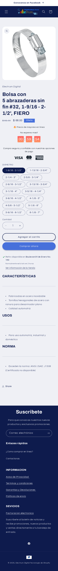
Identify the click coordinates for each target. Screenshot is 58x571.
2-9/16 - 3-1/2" (14, 184)
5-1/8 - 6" (33, 205)
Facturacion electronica (20, 513)
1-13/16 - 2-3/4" (38, 170)
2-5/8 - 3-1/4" (31, 177)
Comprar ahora (29, 246)
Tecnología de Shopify (40, 563)
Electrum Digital (23, 563)
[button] (6, 11)
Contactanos (13, 459)
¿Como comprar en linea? (19, 452)
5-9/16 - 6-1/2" (14, 212)
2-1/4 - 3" (11, 177)
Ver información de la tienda (20, 268)
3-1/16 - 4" (11, 191)
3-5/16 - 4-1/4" (33, 191)
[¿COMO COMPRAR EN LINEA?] (35, 490)
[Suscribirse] (48, 433)
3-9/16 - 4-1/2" (14, 198)
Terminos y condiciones (19, 483)
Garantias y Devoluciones (20, 490)
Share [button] (8, 386)
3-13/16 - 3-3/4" (38, 184)
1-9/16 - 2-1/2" (14, 170)
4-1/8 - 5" (35, 198)
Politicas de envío (16, 496)
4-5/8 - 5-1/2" (13, 205)
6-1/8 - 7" (35, 212)
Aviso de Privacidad (17, 477)
